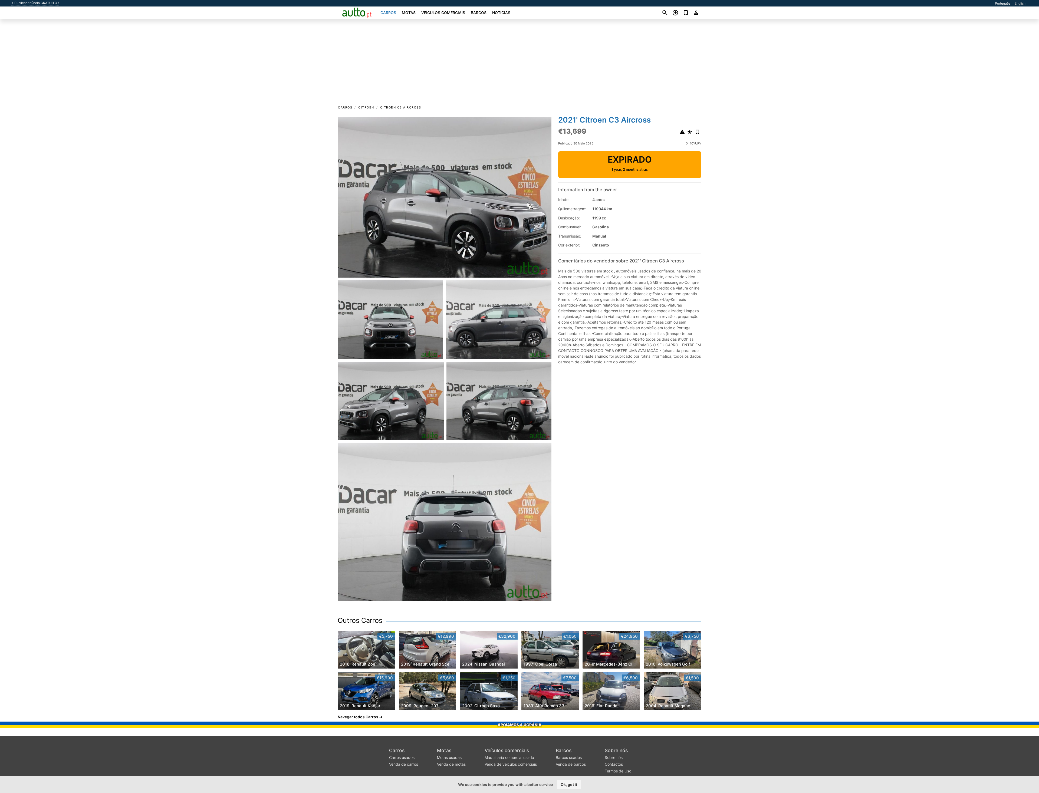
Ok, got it (569, 784)
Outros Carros (360, 620)
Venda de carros (403, 764)
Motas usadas (449, 757)
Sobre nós (616, 750)
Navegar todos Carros (358, 717)
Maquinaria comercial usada (509, 757)
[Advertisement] (519, 64)
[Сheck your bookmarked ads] (685, 12)
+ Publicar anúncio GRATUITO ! (35, 3)
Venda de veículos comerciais (511, 764)
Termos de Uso (618, 771)
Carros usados (402, 757)
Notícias (501, 12)
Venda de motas (451, 764)
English (1020, 3)
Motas (409, 12)
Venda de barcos (571, 764)
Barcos (478, 12)
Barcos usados (569, 757)
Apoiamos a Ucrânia (519, 724)
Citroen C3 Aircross (400, 107)
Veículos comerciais (443, 12)
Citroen (366, 107)
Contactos (614, 764)
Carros (388, 12)
